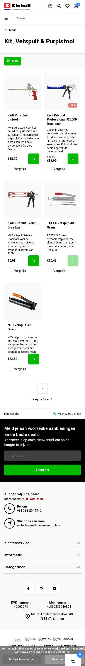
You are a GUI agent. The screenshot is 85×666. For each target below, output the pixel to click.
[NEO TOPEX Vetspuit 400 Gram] (62, 199)
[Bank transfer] (17, 641)
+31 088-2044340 (29, 510)
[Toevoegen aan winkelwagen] (33, 158)
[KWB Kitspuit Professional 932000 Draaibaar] (62, 91)
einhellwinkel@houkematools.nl (38, 525)
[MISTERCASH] (63, 641)
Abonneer (42, 470)
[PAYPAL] (44, 641)
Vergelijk (20, 169)
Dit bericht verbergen (22, 659)
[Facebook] (28, 588)
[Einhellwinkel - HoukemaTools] (17, 6)
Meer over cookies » (64, 659)
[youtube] (54, 588)
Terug (12, 30)
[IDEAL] (30, 641)
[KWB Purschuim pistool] (22, 91)
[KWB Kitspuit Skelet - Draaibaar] (22, 199)
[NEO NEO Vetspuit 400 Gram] (22, 301)
